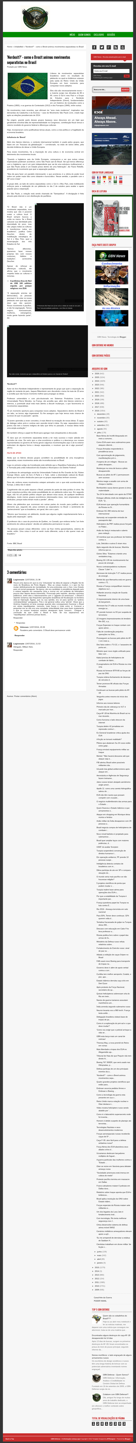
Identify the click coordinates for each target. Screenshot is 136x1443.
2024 (97, 381)
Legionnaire (18, 580)
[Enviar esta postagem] (19, 555)
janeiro (100, 1263)
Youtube (122, 47)
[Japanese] (105, 183)
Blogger (123, 337)
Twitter (102, 47)
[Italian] (116, 179)
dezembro (101, 414)
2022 (97, 388)
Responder (18, 618)
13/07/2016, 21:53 (33, 644)
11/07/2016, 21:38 (32, 580)
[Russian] (94, 183)
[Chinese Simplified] (121, 183)
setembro (101, 425)
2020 (97, 396)
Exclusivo (99, 34)
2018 (97, 403)
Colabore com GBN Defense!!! (115, 1394)
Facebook (94, 47)
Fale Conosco (11, 40)
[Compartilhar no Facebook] (15, 555)
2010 (97, 1286)
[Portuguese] (99, 183)
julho (99, 432)
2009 (97, 1290)
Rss (116, 47)
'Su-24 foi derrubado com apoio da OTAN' (114, 494)
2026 (97, 373)
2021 (97, 392)
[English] (94, 179)
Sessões (111, 34)
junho (99, 1252)
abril (99, 1259)
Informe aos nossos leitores (108, 703)
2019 (97, 399)
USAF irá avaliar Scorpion (107, 847)
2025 (97, 377)
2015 (97, 1267)
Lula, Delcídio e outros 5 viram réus (111, 543)
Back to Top (10, 1439)
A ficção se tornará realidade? (109, 739)
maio (99, 1255)
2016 (97, 411)
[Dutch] (121, 179)
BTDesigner (111, 1439)
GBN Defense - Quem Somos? (116, 1375)
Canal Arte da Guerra (103, 1297)
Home (9, 47)
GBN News (22, 67)
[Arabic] (116, 183)
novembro (101, 418)
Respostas (20, 623)
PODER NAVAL (100, 1301)
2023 (97, 385)
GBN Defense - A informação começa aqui (65, 1439)
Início (72, 34)
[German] (105, 179)
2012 (97, 1279)
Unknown (24, 627)
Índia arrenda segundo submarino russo (113, 1007)
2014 (97, 1271)
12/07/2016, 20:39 (37, 627)
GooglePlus (109, 47)
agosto (100, 429)
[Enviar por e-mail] (8, 555)
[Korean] (110, 183)
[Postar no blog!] (10, 555)
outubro (100, 421)
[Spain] (110, 179)
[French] (99, 179)
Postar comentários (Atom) (25, 696)
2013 (97, 1275)
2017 (97, 407)
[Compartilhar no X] (13, 555)
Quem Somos (84, 34)
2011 (97, 1282)
